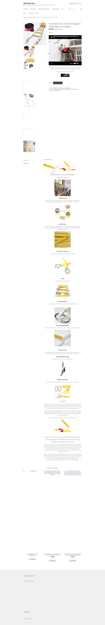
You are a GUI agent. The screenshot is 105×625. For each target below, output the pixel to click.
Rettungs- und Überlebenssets (44, 8)
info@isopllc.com (26, 611)
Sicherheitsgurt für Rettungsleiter (54, 90)
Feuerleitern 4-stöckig (56, 87)
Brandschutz (25, 8)
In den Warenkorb (57, 82)
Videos (24, 13)
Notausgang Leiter (75, 89)
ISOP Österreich (29, 3)
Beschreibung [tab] (26, 160)
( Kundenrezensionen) (58, 29)
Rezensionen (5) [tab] (26, 163)
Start (25, 17)
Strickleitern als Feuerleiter (31, 17)
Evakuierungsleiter (56, 89)
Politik (37, 13)
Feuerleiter (62, 89)
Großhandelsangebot (56, 8)
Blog (62, 8)
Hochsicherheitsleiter (68, 89)
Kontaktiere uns (31, 13)
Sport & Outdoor (33, 8)
